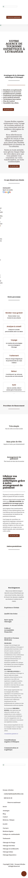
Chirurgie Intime (8, 852)
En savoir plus (8, 109)
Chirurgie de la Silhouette (11, 848)
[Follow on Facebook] (10, 870)
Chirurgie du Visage (9, 842)
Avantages (6, 810)
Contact (5, 817)
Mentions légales (8, 831)
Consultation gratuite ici (11, 733)
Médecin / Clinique (8, 820)
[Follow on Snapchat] (15, 870)
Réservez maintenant (14, 17)
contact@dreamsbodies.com (13, 794)
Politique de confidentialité (11, 834)
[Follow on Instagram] (12, 870)
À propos (5, 828)
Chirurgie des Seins (9, 845)
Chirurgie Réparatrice (9, 855)
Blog (4, 814)
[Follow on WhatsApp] (18, 870)
